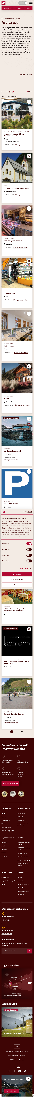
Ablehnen (17, 585)
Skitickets (20, 817)
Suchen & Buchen (23, 809)
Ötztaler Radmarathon (24, 860)
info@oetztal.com (7, 934)
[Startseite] (2, 19)
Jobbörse (23, 1056)
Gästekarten (5, 877)
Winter (4, 813)
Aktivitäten (6, 809)
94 (22, 732)
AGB (26, 1051)
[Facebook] (14, 1071)
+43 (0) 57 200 (6, 920)
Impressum (9, 1051)
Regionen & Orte (9, 18)
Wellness (4, 824)
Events (20, 838)
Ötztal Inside (7, 873)
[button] (17, 1046)
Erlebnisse (20, 820)
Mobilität (4, 849)
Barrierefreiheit (13, 1056)
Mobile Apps (21, 888)
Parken (4, 853)
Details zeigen (23, 568)
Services (20, 873)
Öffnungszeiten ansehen (22, 145)
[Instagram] (9, 1071)
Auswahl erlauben (17, 579)
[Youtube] (19, 1071)
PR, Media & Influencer (17, 1060)
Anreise (4, 846)
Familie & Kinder (7, 827)
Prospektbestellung (23, 891)
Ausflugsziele (6, 820)
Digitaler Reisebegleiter (9, 881)
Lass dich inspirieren (8, 831)
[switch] (29, 549)
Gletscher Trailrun (22, 857)
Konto (3, 884)
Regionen (4, 842)
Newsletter (20, 881)
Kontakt (19, 877)
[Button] (29, 951)
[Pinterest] (25, 1071)
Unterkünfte (21, 813)
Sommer (4, 817)
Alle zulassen (17, 574)
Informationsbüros (23, 884)
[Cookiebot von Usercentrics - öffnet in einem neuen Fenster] (24, 512)
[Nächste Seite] (26, 732)
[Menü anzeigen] (31, 3)
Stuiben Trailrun (22, 853)
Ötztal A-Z (18, 18)
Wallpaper (20, 895)
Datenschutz (19, 1051)
